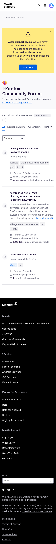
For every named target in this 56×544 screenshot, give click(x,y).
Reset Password (11, 448)
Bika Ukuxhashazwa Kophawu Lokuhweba (25, 323)
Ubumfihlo (8, 529)
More (46, 127)
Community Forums (14, 17)
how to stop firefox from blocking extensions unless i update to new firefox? (25, 196)
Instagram (14, 490)
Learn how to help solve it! (17, 102)
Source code (9, 328)
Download (8, 361)
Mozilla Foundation (26, 499)
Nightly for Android (13, 420)
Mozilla (9, 304)
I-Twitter (7, 334)
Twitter (3, 490)
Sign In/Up (8, 437)
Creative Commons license (37, 511)
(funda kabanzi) (44, 218)
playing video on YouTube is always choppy (24, 150)
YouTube (8, 490)
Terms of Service (11, 524)
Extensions (30, 235)
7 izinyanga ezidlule (39, 242)
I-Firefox (17, 173)
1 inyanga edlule (31, 278)
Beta (4, 404)
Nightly (6, 415)
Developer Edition (12, 399)
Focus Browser (10, 382)
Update (28, 271)
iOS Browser (9, 377)
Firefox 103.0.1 (42, 116)
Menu (45, 5)
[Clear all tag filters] (4, 120)
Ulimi (4, 475)
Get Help (7, 458)
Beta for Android (11, 410)
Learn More (28, 67)
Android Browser (11, 372)
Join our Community (13, 339)
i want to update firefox (23, 254)
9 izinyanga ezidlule (44, 180)
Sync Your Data (10, 453)
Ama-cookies (9, 534)
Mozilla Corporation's (20, 497)
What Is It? (8, 442)
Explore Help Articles (14, 344)
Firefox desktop (11, 366)
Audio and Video (32, 173)
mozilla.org (8, 518)
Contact (6, 539)
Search (39, 5)
